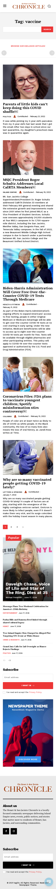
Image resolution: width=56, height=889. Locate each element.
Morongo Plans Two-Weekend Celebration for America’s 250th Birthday (25, 607)
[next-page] (23, 527)
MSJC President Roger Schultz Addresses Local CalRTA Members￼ (23, 183)
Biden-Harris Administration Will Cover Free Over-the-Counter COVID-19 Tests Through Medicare (28, 294)
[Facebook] (6, 831)
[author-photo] (15, 116)
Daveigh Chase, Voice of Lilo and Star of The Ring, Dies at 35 (28, 588)
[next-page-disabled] (52, 52)
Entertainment (10, 613)
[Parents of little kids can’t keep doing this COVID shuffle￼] (28, 82)
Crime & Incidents (11, 640)
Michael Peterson (14, 597)
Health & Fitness (11, 305)
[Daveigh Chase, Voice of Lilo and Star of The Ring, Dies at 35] (28, 569)
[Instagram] (14, 831)
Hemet (6, 626)
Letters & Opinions (12, 492)
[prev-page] (4, 52)
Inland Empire (10, 192)
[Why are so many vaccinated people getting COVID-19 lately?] (28, 457)
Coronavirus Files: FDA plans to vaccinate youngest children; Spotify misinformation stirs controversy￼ (27, 404)
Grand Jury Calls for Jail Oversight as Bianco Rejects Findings (24, 648)
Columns (7, 416)
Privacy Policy (35, 692)
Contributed (23, 116)
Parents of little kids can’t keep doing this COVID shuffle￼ (25, 108)
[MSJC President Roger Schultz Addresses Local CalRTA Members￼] (28, 157)
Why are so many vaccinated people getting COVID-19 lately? (27, 483)
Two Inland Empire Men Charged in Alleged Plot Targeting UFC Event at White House (27, 634)
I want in (26, 685)
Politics (7, 117)
